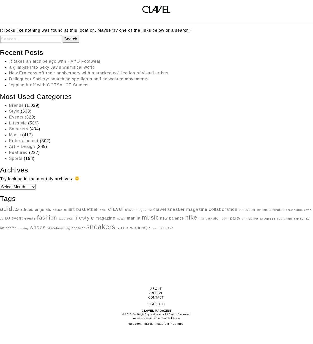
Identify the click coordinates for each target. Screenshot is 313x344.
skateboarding (58, 228)
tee (154, 228)
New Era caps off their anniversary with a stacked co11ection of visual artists (88, 73)
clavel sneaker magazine (180, 209)
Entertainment (23, 140)
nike (191, 217)
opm (225, 218)
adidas (9, 208)
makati (121, 218)
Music (15, 135)
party (235, 218)
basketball (87, 209)
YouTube (177, 323)
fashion (47, 217)
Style (14, 111)
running (23, 228)
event (17, 218)
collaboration (223, 209)
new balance (172, 218)
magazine (105, 218)
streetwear (129, 227)
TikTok (148, 323)
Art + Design (22, 146)
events (30, 218)
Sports (15, 158)
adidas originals (35, 209)
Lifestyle (18, 123)
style (146, 228)
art (71, 209)
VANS (169, 228)
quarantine (285, 218)
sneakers (100, 227)
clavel (116, 209)
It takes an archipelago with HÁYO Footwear (55, 61)
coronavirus (294, 210)
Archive (155, 293)
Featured (18, 152)
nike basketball (209, 218)
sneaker (78, 228)
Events (16, 117)
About (156, 288)
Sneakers (18, 129)
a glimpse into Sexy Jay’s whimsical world (52, 67)
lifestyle (84, 218)
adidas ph (60, 210)
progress (268, 218)
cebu (103, 210)
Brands (16, 105)
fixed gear (65, 218)
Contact (156, 297)
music (150, 217)
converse (277, 209)
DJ (7, 218)
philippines (250, 218)
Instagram (162, 323)
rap (296, 218)
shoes (38, 227)
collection (247, 209)
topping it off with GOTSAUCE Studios (48, 85)
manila (133, 218)
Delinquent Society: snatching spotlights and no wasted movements (78, 79)
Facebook (134, 323)
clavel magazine (138, 209)
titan (161, 228)
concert (261, 209)
